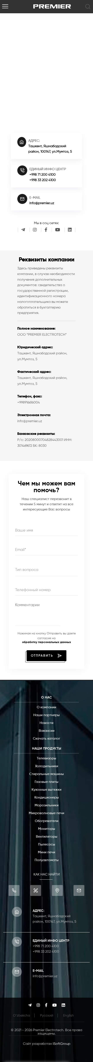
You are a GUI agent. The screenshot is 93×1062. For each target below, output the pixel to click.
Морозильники (47, 805)
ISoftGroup (61, 1044)
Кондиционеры (46, 797)
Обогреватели (46, 821)
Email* (20, 550)
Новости (46, 723)
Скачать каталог (46, 738)
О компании (46, 707)
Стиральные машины (46, 774)
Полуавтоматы (47, 860)
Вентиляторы (46, 837)
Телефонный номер (33, 590)
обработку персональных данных (46, 642)
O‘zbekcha (21, 1015)
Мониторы (46, 829)
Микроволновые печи (46, 813)
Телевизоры (46, 758)
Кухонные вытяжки (46, 790)
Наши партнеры (46, 715)
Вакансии (47, 731)
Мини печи (46, 852)
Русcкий (46, 1015)
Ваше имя (24, 530)
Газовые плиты (46, 782)
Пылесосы (46, 844)
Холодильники (46, 766)
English (68, 1015)
